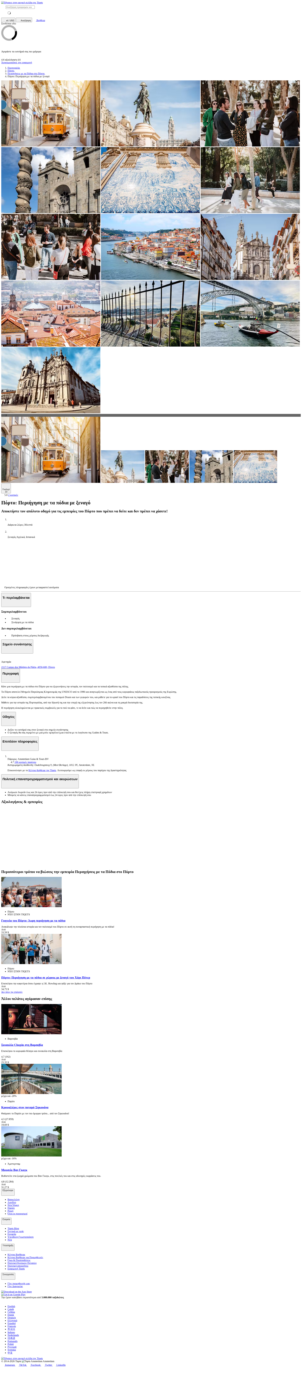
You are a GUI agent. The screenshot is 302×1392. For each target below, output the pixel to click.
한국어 (11, 1329)
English (11, 1306)
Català (11, 1309)
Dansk (11, 1314)
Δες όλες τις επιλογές (11, 992)
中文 (10, 1352)
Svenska (12, 1349)
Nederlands (13, 1335)
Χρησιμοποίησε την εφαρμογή (16, 62)
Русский (12, 1347)
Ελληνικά (12, 1320)
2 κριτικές (13, 495)
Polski (11, 1344)
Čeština (11, 1312)
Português (12, 1341)
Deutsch (12, 1317)
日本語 (11, 1338)
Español (12, 1323)
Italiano (11, 1332)
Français (12, 1326)
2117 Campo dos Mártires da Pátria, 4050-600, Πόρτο (28, 667)
